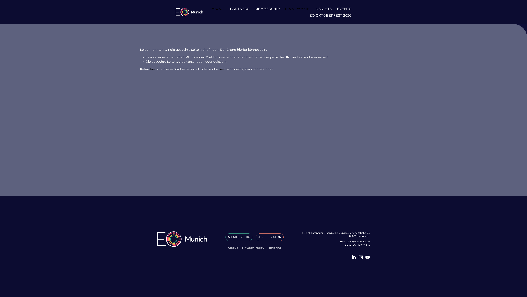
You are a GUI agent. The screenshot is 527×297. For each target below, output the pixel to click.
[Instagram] (360, 257)
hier (153, 69)
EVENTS (344, 9)
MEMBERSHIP (267, 9)
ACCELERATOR (269, 237)
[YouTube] (367, 257)
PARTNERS (239, 9)
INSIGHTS (323, 9)
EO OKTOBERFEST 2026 (330, 15)
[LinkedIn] (354, 257)
